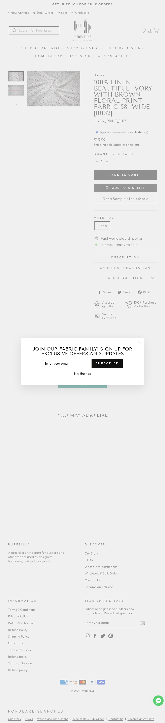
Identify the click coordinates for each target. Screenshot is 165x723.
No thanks (82, 373)
